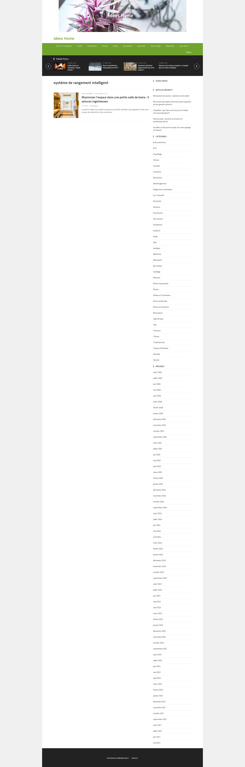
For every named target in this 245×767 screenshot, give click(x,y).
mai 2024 (157, 531)
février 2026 (158, 407)
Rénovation (91, 46)
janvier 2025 (158, 484)
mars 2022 (157, 683)
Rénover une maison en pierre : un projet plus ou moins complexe (173, 66)
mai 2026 (157, 389)
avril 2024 (157, 536)
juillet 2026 (157, 378)
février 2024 (158, 548)
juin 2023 (156, 595)
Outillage (156, 271)
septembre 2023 (160, 578)
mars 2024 (157, 542)
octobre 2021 (158, 713)
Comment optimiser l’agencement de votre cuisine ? (146, 67)
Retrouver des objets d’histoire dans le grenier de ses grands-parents (172, 103)
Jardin (115, 46)
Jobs (155, 242)
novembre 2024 (159, 495)
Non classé (157, 265)
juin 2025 (156, 454)
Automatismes (159, 142)
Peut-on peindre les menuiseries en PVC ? (110, 66)
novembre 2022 (159, 636)
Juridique (156, 248)
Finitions (156, 207)
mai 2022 (157, 672)
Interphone (157, 224)
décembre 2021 (159, 701)
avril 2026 (157, 395)
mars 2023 (157, 613)
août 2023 (157, 584)
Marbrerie (157, 254)
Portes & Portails (160, 301)
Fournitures (158, 212)
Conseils (156, 165)
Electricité (184, 46)
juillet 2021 (157, 731)
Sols (155, 324)
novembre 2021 (159, 707)
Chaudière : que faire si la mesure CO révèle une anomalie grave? (170, 111)
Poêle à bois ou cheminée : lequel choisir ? (74, 67)
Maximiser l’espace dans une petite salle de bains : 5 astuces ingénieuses (115, 99)
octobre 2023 (158, 572)
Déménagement (160, 183)
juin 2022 (156, 666)
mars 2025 (157, 472)
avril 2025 (157, 466)
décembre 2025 (159, 419)
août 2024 (157, 513)
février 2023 (158, 619)
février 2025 (158, 478)
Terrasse (157, 330)
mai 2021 (157, 742)
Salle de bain (155, 46)
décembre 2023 (159, 560)
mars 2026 (157, 401)
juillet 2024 (157, 519)
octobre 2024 (158, 501)
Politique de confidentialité (117, 758)
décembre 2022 (159, 631)
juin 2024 (156, 525)
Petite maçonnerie (160, 283)
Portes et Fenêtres (64, 46)
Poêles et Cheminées (161, 295)
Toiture (105, 46)
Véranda (156, 354)
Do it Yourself (158, 195)
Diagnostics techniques (162, 189)
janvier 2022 (158, 695)
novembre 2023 (159, 566)
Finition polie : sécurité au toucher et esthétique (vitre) (168, 120)
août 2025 (157, 442)
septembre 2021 (160, 719)
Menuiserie (170, 46)
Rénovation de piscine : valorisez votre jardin (171, 95)
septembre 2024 (160, 507)
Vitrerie (156, 360)
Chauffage (141, 46)
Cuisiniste (157, 171)
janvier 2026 (158, 413)
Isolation (156, 230)
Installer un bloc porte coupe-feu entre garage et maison (172, 129)
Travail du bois (159, 342)
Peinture (156, 277)
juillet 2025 (157, 448)
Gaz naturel (158, 218)
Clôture (156, 160)
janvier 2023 (158, 625)
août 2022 (157, 654)
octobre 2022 (158, 642)
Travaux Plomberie (160, 348)
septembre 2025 (160, 436)
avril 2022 (157, 678)
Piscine (79, 46)
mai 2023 (157, 601)
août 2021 (157, 725)
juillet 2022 (157, 660)
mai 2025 (157, 460)
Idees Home (64, 38)
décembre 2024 (159, 489)
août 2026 (157, 372)
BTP (155, 148)
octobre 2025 (158, 431)
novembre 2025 (159, 425)
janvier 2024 (158, 554)
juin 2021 (156, 736)
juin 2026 (156, 384)
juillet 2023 (157, 589)
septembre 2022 (160, 648)
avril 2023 (157, 607)
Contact (134, 758)
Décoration (127, 46)
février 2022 (158, 689)
